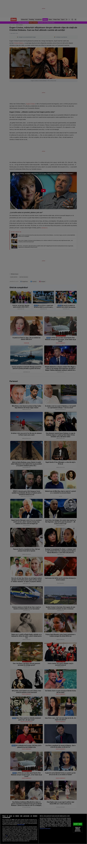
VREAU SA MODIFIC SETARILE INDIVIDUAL (78, 829)
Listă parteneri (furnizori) (45, 828)
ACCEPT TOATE (78, 824)
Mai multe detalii (20, 824)
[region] (43, 829)
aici (6, 835)
